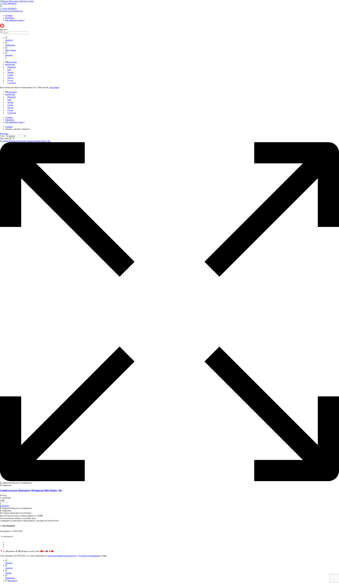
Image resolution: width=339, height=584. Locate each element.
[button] (16, 483)
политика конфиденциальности (62, 556)
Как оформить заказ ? (15, 20)
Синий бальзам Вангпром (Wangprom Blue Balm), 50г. (31, 490)
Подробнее (54, 87)
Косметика (10, 64)
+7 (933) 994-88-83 (8, 3)
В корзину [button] (4, 506)
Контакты (9, 18)
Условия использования (89, 556)
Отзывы (9, 15)
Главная (8, 127)
